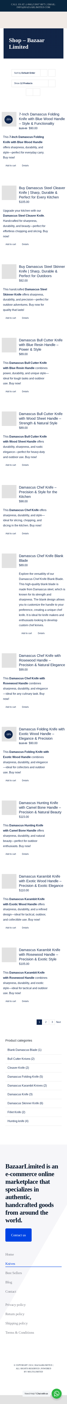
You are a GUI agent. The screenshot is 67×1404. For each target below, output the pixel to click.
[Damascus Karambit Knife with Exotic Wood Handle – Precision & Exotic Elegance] (9, 881)
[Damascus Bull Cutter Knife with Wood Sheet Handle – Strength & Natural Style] (9, 418)
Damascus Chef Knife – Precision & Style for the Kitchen (38, 492)
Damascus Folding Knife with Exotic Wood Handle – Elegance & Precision (42, 733)
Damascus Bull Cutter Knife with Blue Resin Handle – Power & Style (41, 344)
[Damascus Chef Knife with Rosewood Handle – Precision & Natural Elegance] (9, 660)
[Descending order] (51, 73)
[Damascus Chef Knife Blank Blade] (9, 561)
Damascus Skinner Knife (23, 1103)
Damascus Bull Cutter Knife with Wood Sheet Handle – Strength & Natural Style (41, 418)
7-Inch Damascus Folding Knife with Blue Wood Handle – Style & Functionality (42, 118)
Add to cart (11, 165)
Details (25, 165)
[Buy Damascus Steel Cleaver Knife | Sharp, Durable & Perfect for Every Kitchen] (9, 193)
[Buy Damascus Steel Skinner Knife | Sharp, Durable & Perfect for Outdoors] (9, 271)
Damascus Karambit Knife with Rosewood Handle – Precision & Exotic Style (39, 954)
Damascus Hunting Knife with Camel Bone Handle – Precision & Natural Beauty (40, 807)
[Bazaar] (31, 17)
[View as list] (36, 92)
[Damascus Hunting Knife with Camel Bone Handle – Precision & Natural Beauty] (9, 808)
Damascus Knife (18, 1094)
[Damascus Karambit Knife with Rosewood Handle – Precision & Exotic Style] (9, 955)
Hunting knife (16, 1121)
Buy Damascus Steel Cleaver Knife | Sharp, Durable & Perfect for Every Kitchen (42, 192)
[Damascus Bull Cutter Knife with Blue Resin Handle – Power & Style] (9, 345)
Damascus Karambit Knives (25, 1085)
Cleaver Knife (16, 1067)
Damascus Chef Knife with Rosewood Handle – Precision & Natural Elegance (42, 660)
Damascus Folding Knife (23, 1076)
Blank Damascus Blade (22, 1049)
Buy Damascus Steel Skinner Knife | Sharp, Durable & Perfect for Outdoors (42, 271)
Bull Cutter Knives (19, 1058)
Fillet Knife (14, 1112)
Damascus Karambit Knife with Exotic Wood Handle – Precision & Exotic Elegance (41, 881)
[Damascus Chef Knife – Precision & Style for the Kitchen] (9, 491)
